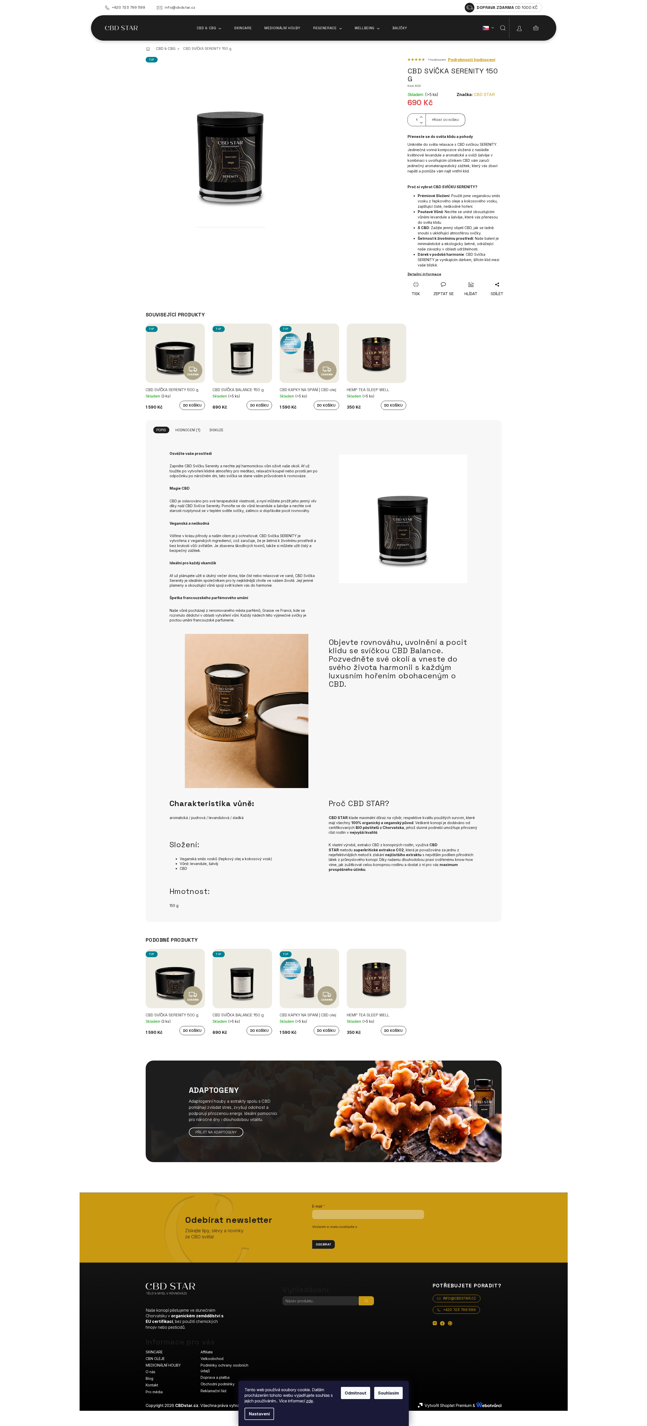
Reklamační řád (213, 1391)
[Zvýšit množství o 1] (421, 117)
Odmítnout (355, 1393)
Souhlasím (388, 1393)
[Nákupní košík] (536, 28)
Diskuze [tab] (216, 430)
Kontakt (152, 1385)
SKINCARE (154, 1352)
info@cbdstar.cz (180, 7)
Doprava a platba (215, 1377)
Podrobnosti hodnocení (471, 59)
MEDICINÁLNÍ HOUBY (163, 1365)
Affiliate (207, 1352)
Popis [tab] (161, 430)
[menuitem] (209, 28)
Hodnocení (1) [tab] (188, 430)
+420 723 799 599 (128, 7)
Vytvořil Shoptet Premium (448, 1405)
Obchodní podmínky (218, 1384)
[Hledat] (502, 28)
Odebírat (324, 1244)
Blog (149, 1378)
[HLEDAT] (366, 1300)
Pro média (154, 1392)
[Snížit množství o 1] (421, 123)
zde (309, 1400)
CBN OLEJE (155, 1358)
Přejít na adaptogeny (216, 1132)
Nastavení (259, 1413)
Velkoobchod (212, 1358)
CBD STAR (484, 94)
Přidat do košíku (445, 120)
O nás (150, 1372)
